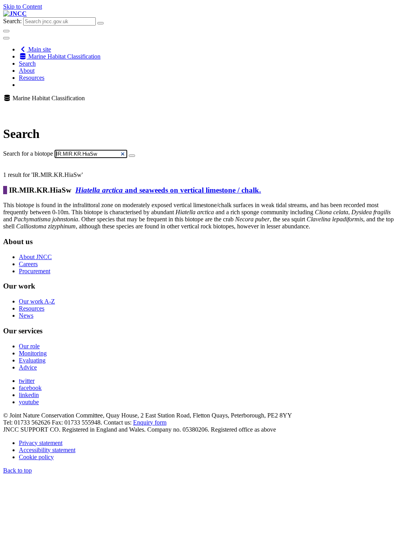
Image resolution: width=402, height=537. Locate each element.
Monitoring (33, 353)
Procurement (34, 271)
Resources (31, 77)
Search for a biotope (28, 153)
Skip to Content (22, 6)
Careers (28, 264)
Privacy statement (40, 443)
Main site (39, 49)
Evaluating (32, 360)
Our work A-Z (37, 301)
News (26, 315)
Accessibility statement (47, 450)
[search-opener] (6, 31)
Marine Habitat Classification (63, 56)
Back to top (17, 470)
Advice (28, 367)
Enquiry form (149, 422)
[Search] (132, 155)
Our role (29, 346)
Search (27, 63)
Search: (12, 21)
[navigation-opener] (6, 38)
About (27, 70)
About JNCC (35, 257)
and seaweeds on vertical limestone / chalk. (168, 190)
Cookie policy (36, 457)
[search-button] (100, 23)
